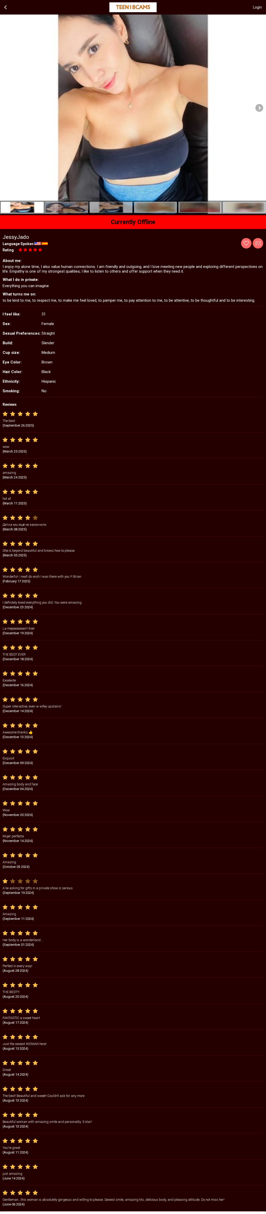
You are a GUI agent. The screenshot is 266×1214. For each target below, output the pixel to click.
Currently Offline (133, 222)
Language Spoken (18, 244)
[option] (22, 207)
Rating (8, 250)
